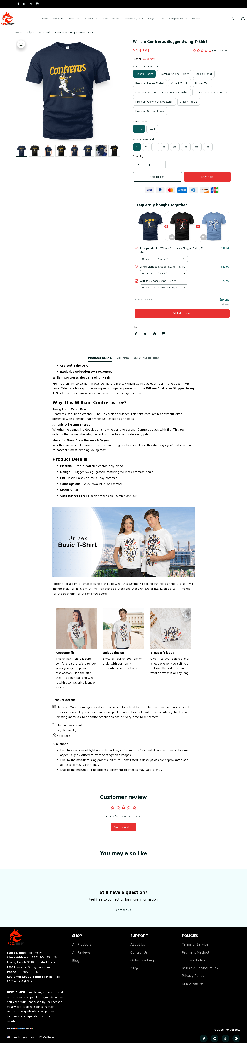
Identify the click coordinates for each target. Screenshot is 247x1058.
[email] (28, 967)
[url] (47, 1037)
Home (19, 32)
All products (34, 32)
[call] (29, 971)
